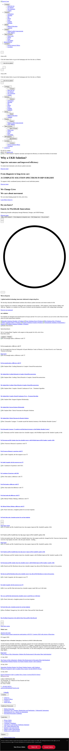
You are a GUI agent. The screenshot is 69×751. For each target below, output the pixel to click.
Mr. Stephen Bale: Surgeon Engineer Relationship (12, 407)
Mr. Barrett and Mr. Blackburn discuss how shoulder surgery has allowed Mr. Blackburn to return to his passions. (27, 573)
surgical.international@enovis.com (10, 688)
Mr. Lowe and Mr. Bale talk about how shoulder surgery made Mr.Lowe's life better (20, 595)
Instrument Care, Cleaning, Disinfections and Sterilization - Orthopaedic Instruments (26, 710)
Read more (3, 354)
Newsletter (10, 40)
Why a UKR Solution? (6, 217)
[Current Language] (2, 52)
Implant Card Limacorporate (11, 728)
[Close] (67, 740)
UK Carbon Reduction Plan (11, 726)
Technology (10, 14)
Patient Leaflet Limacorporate (15, 31)
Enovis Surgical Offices (13, 45)
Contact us (7, 147)
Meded (6, 24)
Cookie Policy (8, 721)
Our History (10, 7)
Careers (9, 10)
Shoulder (9, 15)
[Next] (2, 221)
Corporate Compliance (10, 723)
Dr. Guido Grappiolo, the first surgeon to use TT (12, 462)
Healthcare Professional (7, 706)
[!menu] (4, 67)
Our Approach (11, 9)
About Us (6, 697)
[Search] (1, 65)
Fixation (9, 21)
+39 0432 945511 (7, 686)
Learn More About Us (6, 200)
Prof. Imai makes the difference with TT (10, 495)
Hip (8, 17)
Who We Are (10, 6)
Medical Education (12, 26)
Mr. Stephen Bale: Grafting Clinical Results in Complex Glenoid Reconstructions (20, 385)
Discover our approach (7, 310)
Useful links (4, 717)
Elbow (9, 18)
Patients (7, 29)
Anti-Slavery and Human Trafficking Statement (16, 724)
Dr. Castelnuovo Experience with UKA (10, 473)
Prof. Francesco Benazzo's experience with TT (12, 451)
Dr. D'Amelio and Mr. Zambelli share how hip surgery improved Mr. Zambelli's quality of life (23, 551)
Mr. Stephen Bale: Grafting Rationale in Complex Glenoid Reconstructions (18, 374)
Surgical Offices (8, 699)
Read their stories (5, 525)
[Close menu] (2, 83)
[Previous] (2, 219)
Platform (3, 734)
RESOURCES (8, 42)
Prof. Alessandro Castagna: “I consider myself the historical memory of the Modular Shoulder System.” (25, 429)
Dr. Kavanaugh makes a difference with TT (11, 363)
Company (7, 4)
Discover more (4, 168)
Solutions (7, 12)
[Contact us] (1, 50)
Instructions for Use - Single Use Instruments (16, 712)
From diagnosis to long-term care (22, 217)
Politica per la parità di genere (12, 731)
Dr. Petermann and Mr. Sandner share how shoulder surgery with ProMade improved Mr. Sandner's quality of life (27, 440)
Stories (9, 37)
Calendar (9, 28)
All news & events (6, 633)
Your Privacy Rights (19, 747)
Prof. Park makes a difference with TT (10, 484)
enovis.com (10, 152)
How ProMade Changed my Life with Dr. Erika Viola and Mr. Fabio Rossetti (19, 618)
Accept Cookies (48, 747)
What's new (10, 36)
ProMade (9, 23)
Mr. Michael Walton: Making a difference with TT (12, 506)
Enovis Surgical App (9, 737)
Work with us (7, 702)
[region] (34, 744)
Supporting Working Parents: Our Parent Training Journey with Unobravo (20, 667)
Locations (7, 43)
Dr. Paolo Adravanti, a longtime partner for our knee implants (15, 517)
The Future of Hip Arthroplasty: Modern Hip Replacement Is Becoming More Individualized (25, 660)
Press (8, 39)
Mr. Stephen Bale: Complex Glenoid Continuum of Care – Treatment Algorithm (19, 396)
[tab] (3, 337)
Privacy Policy (8, 720)
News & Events (8, 34)
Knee (8, 20)
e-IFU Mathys (11, 32)
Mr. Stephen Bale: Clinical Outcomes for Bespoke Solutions (15, 418)
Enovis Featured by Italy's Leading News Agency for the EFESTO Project (20, 674)
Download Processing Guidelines (13, 713)
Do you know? (45, 217)
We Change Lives (35, 217)
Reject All (34, 747)
